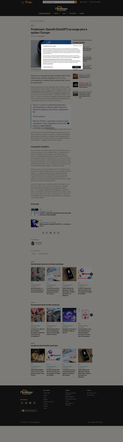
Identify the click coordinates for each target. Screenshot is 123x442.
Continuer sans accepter (77, 45)
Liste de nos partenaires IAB (48, 63)
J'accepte (76, 67)
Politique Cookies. (76, 57)
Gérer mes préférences (48, 67)
